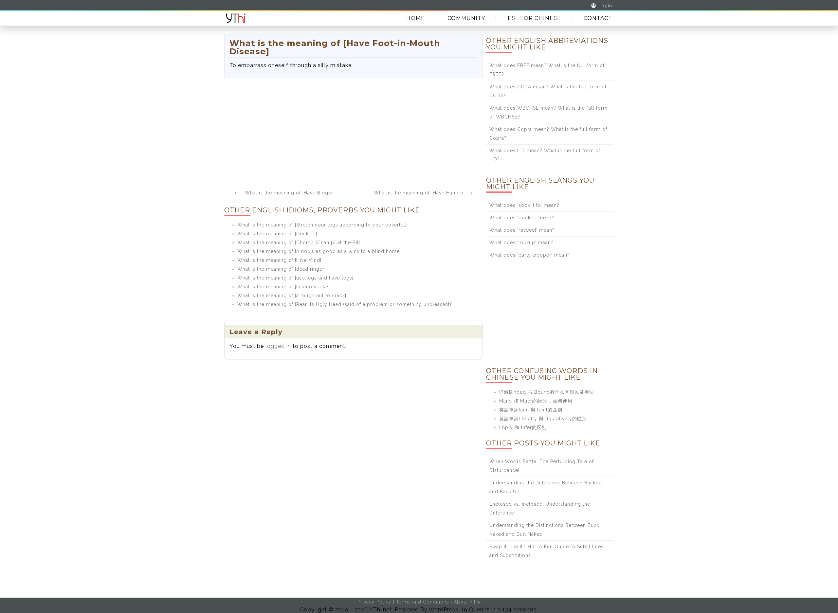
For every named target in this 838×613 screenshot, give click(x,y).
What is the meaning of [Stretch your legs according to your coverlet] (322, 224)
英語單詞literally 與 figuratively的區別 (543, 418)
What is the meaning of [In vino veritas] (284, 286)
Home (415, 18)
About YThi (467, 601)
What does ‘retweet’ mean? (522, 230)
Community (466, 18)
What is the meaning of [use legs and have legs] (295, 277)
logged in (278, 346)
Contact (598, 18)
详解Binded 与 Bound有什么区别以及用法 (546, 392)
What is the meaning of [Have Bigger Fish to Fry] (289, 197)
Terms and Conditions (422, 601)
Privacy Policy (374, 601)
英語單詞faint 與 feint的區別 (530, 409)
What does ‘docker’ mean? (521, 217)
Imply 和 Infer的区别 (523, 427)
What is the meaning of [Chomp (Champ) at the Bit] (298, 242)
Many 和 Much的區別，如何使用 (536, 401)
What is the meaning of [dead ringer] (281, 269)
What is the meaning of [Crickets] (277, 233)
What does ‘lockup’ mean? (521, 242)
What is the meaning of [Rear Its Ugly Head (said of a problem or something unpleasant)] (345, 304)
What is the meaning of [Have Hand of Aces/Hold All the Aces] (419, 197)
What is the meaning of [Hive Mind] (279, 260)
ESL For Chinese (534, 18)
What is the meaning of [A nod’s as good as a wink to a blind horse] (319, 251)
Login (605, 5)
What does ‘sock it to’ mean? (524, 205)
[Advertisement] (353, 127)
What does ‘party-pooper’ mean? (529, 255)
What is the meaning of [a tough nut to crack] (291, 295)
